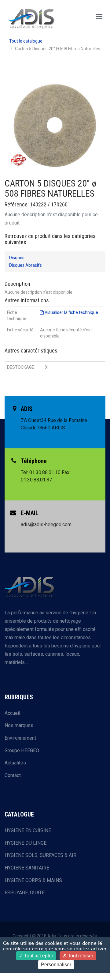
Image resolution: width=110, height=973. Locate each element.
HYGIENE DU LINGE (25, 843)
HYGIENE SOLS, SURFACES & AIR (40, 855)
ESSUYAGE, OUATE (25, 893)
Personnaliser (56, 964)
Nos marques (19, 725)
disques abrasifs (25, 265)
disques (16, 257)
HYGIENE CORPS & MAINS (33, 880)
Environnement (20, 738)
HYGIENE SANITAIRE (27, 868)
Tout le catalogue (25, 41)
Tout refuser (80, 955)
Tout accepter (38, 955)
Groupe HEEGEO (22, 750)
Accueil (12, 713)
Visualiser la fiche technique (71, 312)
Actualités (15, 763)
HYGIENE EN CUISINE (28, 830)
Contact (13, 775)
